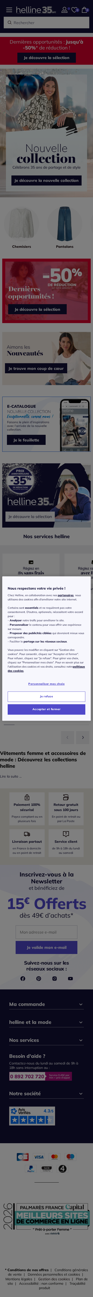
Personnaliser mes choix (46, 684)
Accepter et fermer (46, 709)
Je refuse (46, 696)
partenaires (66, 595)
